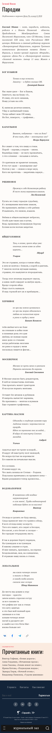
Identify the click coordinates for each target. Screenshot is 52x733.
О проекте (11, 687)
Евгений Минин (9, 3)
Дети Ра (26, 16)
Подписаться (44, 695)
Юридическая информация (26, 722)
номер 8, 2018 (36, 16)
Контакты (24, 687)
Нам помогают (38, 687)
